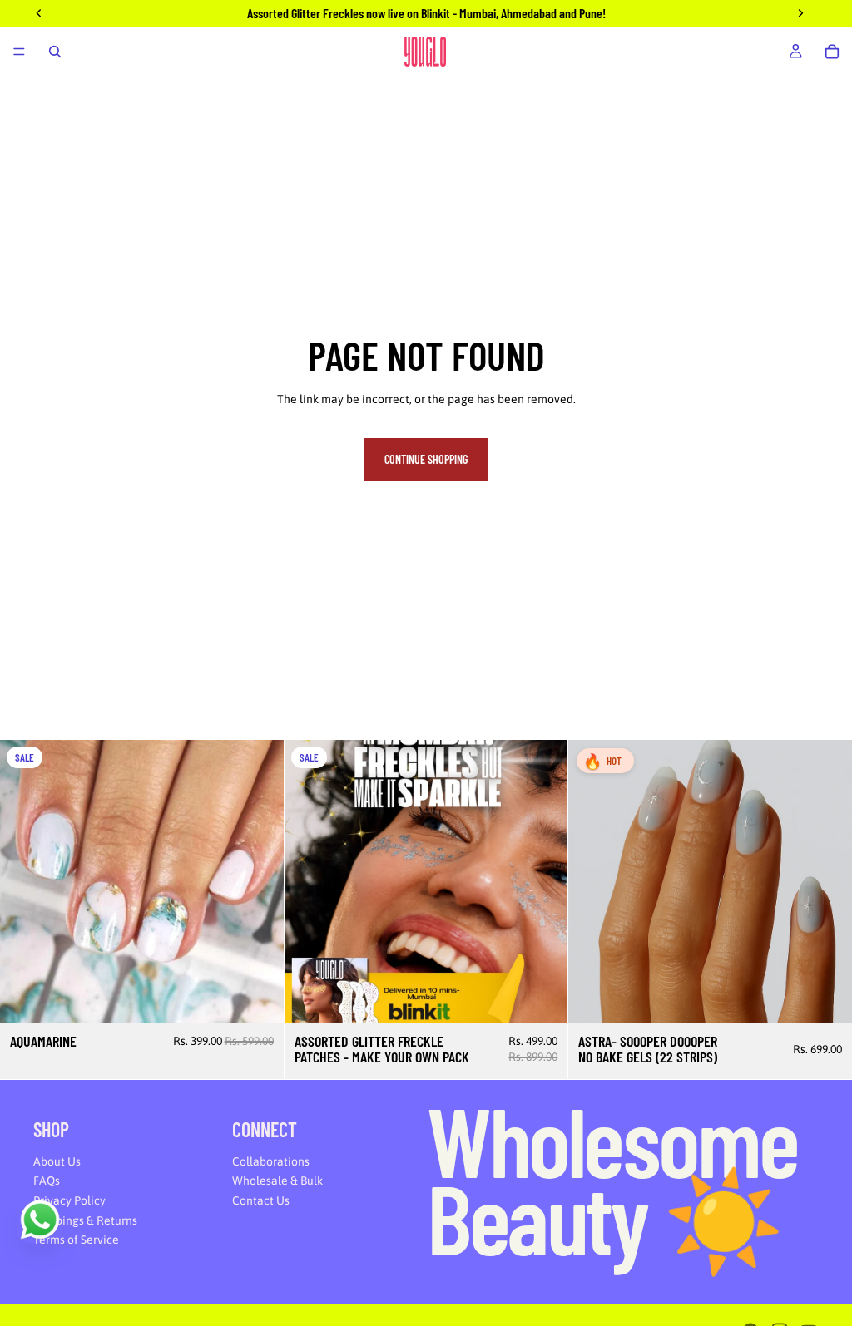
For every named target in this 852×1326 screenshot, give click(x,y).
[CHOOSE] (542, 998)
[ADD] (258, 998)
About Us (57, 1161)
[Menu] (19, 51)
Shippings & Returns (85, 1220)
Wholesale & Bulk (277, 1180)
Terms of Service (76, 1239)
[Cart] (832, 51)
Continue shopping (426, 459)
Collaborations (271, 1161)
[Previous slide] (25, 881)
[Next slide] (259, 881)
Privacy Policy (69, 1200)
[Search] (55, 51)
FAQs (46, 1180)
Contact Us (261, 1200)
